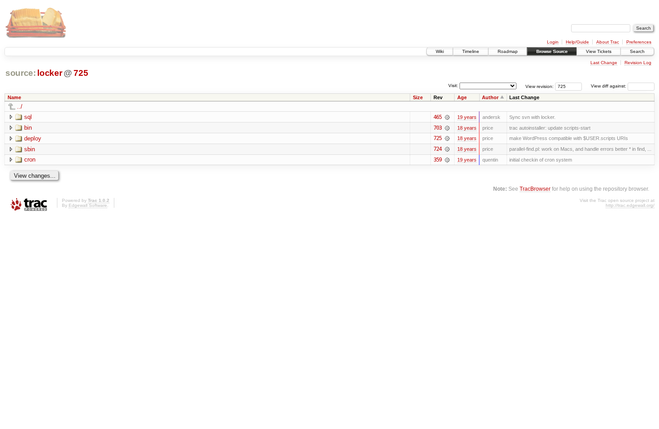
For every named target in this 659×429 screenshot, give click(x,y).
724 (438, 149)
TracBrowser (535, 189)
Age (462, 97)
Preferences (638, 41)
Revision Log (637, 62)
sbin (29, 149)
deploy (32, 138)
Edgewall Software (88, 205)
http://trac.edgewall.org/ (630, 205)
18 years (467, 128)
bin (28, 127)
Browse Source (552, 51)
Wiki (440, 51)
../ (19, 106)
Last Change (603, 62)
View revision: (539, 85)
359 (438, 160)
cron (29, 159)
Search (637, 51)
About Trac (607, 41)
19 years (467, 117)
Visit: (453, 85)
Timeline (470, 51)
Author (490, 97)
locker (49, 73)
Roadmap (508, 51)
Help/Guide (577, 41)
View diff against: (609, 85)
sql (28, 117)
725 (81, 73)
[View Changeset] (447, 117)
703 (438, 128)
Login (553, 41)
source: (20, 73)
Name (14, 97)
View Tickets (598, 51)
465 (438, 117)
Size (418, 97)
